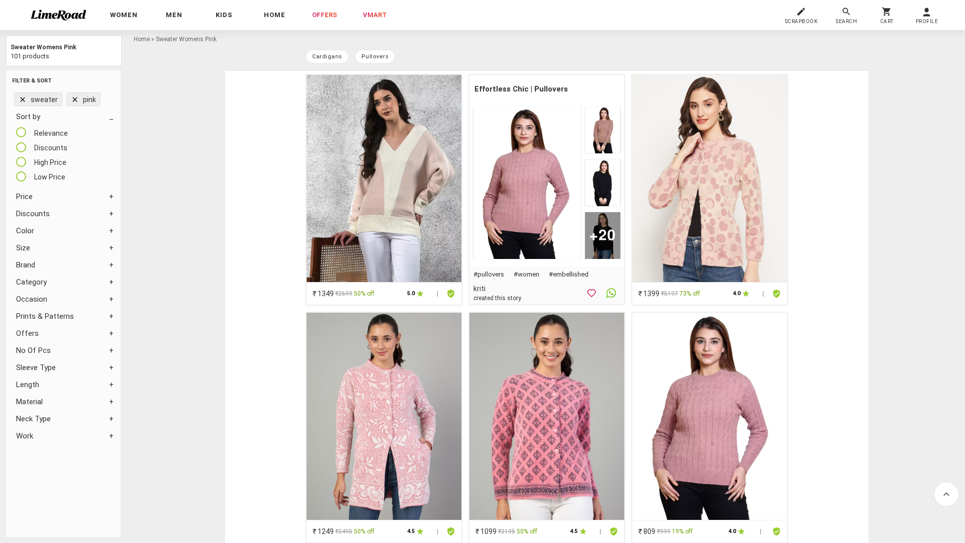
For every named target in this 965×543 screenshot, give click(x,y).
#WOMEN (526, 274)
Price (24, 196)
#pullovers (488, 274)
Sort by (28, 116)
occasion (31, 299)
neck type (33, 418)
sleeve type (36, 367)
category (31, 282)
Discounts (33, 213)
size (23, 247)
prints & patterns (45, 316)
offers (324, 15)
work (24, 435)
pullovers (375, 56)
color (25, 230)
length (27, 384)
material (29, 401)
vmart (375, 15)
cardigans (327, 56)
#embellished (569, 274)
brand (25, 264)
